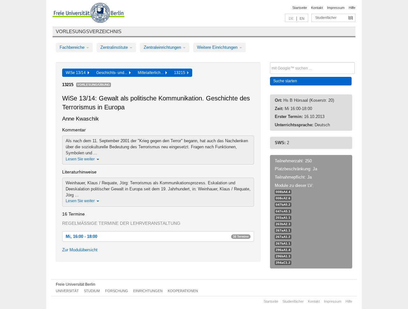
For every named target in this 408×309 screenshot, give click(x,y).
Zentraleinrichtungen (163, 47)
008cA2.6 (283, 198)
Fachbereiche (73, 47)
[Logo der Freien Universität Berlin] (88, 14)
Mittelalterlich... (151, 73)
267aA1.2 (283, 237)
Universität (67, 291)
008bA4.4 (283, 192)
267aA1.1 (283, 230)
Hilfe (352, 8)
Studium (92, 291)
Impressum (336, 8)
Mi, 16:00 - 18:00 (157, 236)
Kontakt (317, 8)
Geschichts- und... (112, 73)
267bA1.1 (283, 243)
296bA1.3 (283, 256)
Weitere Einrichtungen (218, 47)
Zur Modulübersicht (80, 249)
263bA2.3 (283, 224)
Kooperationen (183, 291)
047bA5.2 (283, 204)
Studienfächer (326, 17)
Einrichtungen (148, 291)
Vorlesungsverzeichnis (88, 31)
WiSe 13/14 (77, 73)
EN (302, 18)
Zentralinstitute (114, 47)
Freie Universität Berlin (75, 284)
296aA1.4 (283, 250)
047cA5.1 (283, 211)
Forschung (116, 291)
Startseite (299, 8)
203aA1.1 (283, 217)
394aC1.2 (283, 262)
